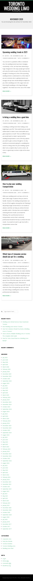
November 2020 (7, 510)
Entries (6, 561)
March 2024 (6, 418)
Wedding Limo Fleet (8, 548)
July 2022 (5, 465)
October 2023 (6, 430)
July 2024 (5, 414)
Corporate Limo (7, 539)
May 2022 (5, 470)
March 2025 (6, 395)
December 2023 (7, 425)
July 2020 (5, 519)
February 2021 (6, 503)
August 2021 (6, 491)
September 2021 (7, 489)
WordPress (28, 577)
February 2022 (6, 477)
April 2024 (5, 416)
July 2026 (5, 357)
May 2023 (5, 442)
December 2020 (7, 508)
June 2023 (5, 439)
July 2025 (5, 385)
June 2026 (5, 360)
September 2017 (7, 529)
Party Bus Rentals (7, 541)
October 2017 (6, 526)
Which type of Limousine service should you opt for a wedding (14, 255)
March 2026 (6, 367)
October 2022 (6, 458)
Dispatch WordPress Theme (14, 577)
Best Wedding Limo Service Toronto (12, 326)
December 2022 (7, 454)
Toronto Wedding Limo (16, 6)
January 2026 (6, 371)
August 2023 (6, 435)
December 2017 (7, 524)
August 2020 (6, 517)
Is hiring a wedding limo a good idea (16, 117)
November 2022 (7, 456)
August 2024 (6, 411)
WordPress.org (7, 565)
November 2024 (7, 404)
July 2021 (5, 493)
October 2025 (6, 378)
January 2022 (6, 479)
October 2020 (6, 512)
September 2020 (7, 515)
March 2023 (6, 446)
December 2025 (7, 374)
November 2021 (7, 484)
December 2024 (7, 402)
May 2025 (5, 390)
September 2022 (7, 461)
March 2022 (6, 475)
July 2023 (5, 437)
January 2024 (6, 423)
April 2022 (5, 472)
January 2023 (6, 451)
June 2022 (5, 468)
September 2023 (7, 432)
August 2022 (6, 463)
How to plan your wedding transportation (12, 185)
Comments (7, 563)
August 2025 (6, 383)
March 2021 (6, 500)
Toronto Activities (7, 543)
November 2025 (7, 376)
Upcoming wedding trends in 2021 (15, 52)
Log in (4, 558)
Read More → (7, 91)
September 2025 (7, 381)
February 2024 (6, 421)
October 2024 (6, 407)
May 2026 (5, 362)
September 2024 (7, 409)
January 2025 (6, 400)
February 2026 (6, 369)
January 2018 (6, 522)
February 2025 (6, 397)
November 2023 (7, 428)
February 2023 (6, 449)
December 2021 (7, 482)
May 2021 (5, 496)
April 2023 (5, 444)
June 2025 (5, 388)
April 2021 (5, 498)
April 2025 (5, 393)
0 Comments (25, 58)
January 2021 (6, 505)
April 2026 (5, 364)
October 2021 (6, 486)
